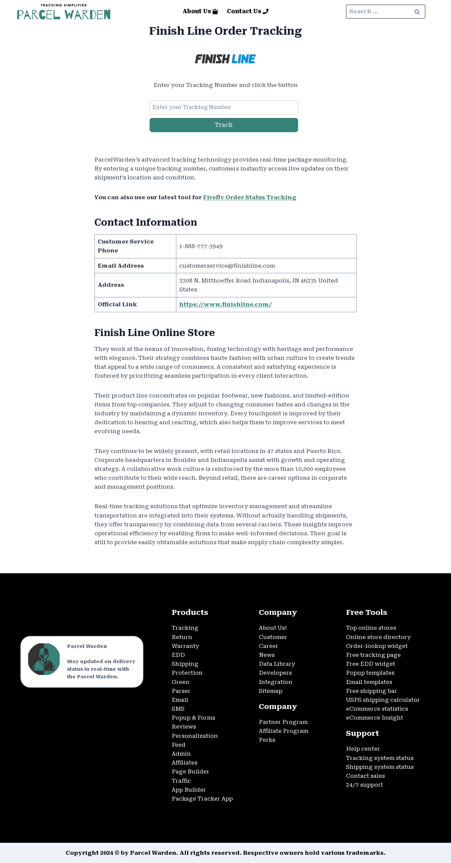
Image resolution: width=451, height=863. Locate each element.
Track (224, 124)
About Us (197, 11)
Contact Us (244, 11)
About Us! (273, 627)
